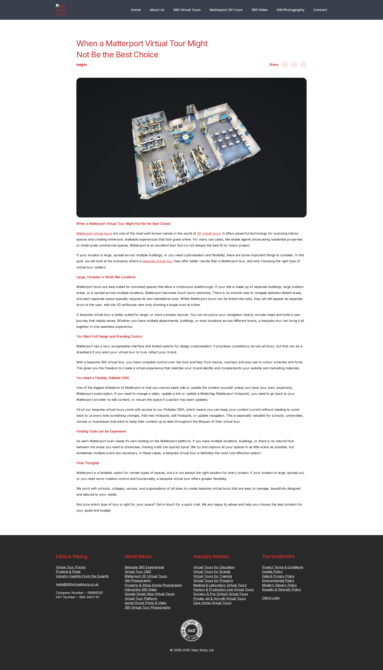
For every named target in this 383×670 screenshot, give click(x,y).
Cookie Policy (272, 572)
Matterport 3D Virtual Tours (146, 576)
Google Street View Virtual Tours (150, 594)
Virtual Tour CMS (138, 572)
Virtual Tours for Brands (211, 572)
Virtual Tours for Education (214, 567)
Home (136, 10)
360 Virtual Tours (187, 10)
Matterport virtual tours (94, 233)
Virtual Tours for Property (213, 581)
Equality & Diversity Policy (281, 589)
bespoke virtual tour (157, 261)
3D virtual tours (209, 233)
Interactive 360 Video (141, 589)
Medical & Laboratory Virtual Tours (220, 585)
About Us (157, 10)
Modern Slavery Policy (279, 585)
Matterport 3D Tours (226, 10)
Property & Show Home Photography (153, 585)
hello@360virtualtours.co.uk (77, 584)
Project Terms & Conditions (282, 567)
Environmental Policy (278, 581)
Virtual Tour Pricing (70, 567)
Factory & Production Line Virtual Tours (223, 589)
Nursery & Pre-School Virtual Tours (220, 594)
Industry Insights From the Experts (82, 576)
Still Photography (290, 10)
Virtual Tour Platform (141, 598)
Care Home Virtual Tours (212, 603)
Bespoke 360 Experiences (144, 567)
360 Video (260, 10)
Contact (320, 10)
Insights (81, 64)
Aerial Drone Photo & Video (146, 603)
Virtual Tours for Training (212, 576)
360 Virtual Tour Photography (148, 607)
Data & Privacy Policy (278, 576)
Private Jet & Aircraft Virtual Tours (219, 598)
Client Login (271, 598)
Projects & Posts (68, 572)
